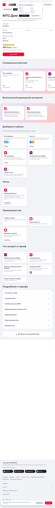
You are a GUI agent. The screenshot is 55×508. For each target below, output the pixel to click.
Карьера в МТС (6, 479)
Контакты (18, 477)
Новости (23, 477)
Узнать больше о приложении (9, 467)
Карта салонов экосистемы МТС (38, 477)
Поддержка (11, 477)
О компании (5, 477)
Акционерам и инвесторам (16, 479)
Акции (28, 477)
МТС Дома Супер (7, 9)
